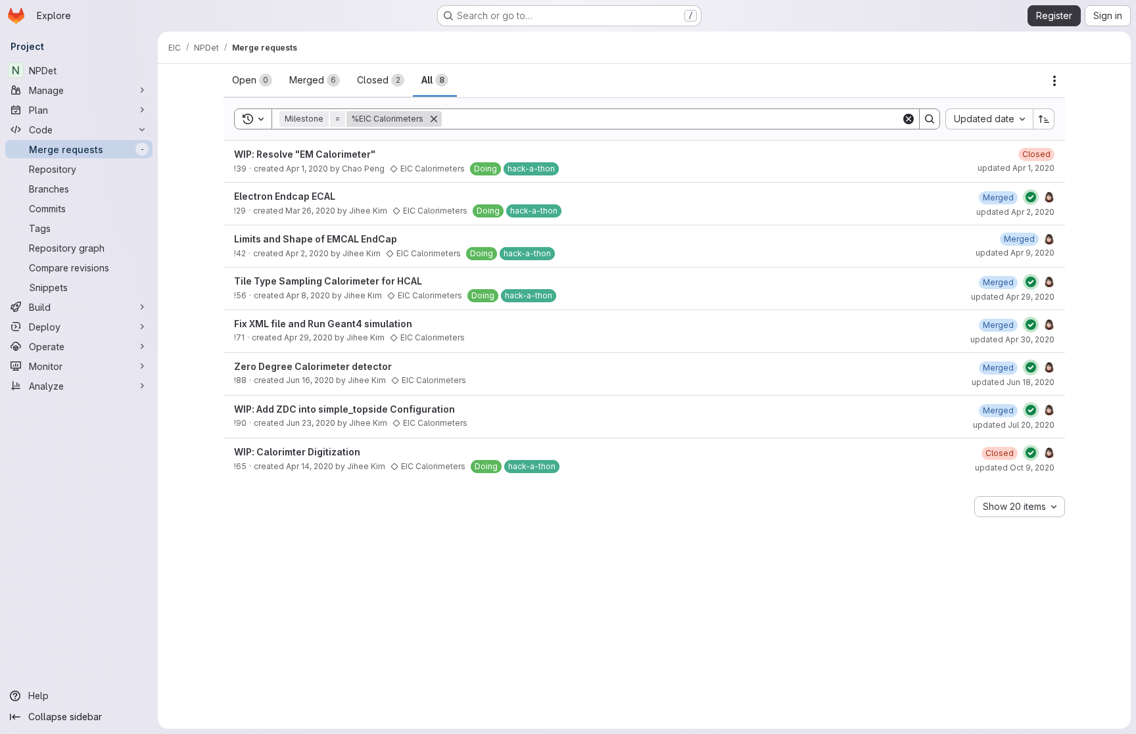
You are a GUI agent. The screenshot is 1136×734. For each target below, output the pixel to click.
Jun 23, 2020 (310, 423)
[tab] (252, 80)
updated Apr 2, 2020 (1015, 212)
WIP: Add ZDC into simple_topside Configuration (344, 409)
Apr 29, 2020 (308, 337)
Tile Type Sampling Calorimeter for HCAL (328, 281)
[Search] (929, 118)
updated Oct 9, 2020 (1014, 467)
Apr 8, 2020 (308, 295)
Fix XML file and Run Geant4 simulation (323, 323)
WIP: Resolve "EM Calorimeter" (304, 154)
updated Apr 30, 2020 (1012, 339)
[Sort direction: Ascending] (1043, 118)
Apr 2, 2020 (307, 253)
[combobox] (989, 118)
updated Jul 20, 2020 (1013, 425)
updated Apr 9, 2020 (1015, 253)
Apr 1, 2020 (307, 168)
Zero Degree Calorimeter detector (313, 366)
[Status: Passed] (1031, 197)
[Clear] (908, 119)
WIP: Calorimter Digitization (297, 451)
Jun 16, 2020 (310, 380)
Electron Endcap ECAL (284, 196)
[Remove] (434, 119)
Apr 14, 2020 (309, 466)
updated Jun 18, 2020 (1013, 382)
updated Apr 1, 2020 (1016, 168)
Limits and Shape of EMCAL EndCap (315, 238)
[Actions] (1054, 80)
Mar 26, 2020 (310, 211)
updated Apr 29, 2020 (1012, 297)
